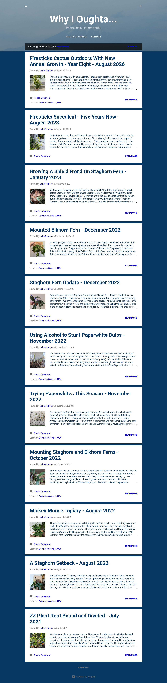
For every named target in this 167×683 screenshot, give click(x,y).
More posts (83, 667)
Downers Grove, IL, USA (50, 102)
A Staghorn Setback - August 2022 (69, 563)
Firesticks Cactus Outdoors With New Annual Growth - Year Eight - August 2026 (77, 61)
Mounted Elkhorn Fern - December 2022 (75, 230)
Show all (133, 46)
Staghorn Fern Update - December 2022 (75, 282)
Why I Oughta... (83, 19)
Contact (96, 36)
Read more (131, 99)
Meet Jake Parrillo (76, 36)
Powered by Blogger (85, 676)
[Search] (140, 6)
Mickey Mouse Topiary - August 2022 (72, 511)
